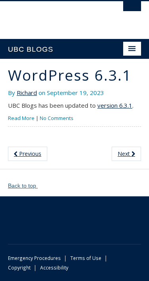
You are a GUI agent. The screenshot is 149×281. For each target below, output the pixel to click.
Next (125, 153)
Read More (21, 118)
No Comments (57, 118)
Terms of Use (85, 258)
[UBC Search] (132, 10)
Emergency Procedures (34, 258)
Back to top (23, 185)
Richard (27, 93)
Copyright (19, 267)
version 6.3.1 (114, 105)
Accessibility (54, 267)
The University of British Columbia (54, 16)
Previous (29, 153)
